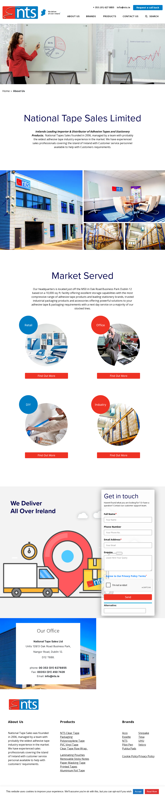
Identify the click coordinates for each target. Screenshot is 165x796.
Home (6, 91)
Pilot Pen (127, 744)
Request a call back (147, 7)
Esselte (126, 737)
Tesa (141, 737)
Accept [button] (138, 791)
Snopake (143, 733)
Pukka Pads (129, 748)
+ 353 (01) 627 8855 (103, 7)
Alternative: (110, 605)
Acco (125, 733)
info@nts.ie (123, 7)
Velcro (142, 744)
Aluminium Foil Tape (72, 770)
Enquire (108, 552)
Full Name (110, 514)
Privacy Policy (146, 756)
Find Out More (46, 375)
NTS (124, 741)
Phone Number (112, 526)
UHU (141, 741)
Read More (152, 791)
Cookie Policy (130, 756)
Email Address (113, 539)
